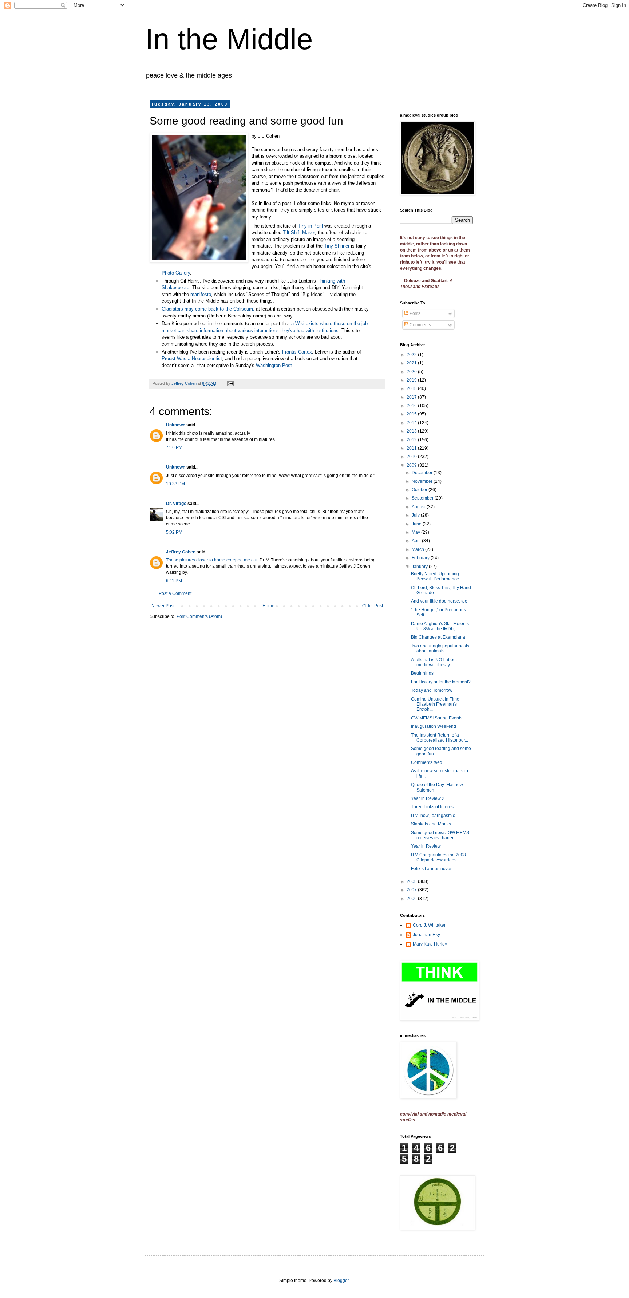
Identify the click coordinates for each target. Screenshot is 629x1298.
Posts (414, 313)
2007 (412, 889)
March (418, 549)
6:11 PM (174, 580)
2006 (412, 898)
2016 (412, 405)
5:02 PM (174, 532)
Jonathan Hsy (426, 934)
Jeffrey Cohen (180, 552)
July (416, 515)
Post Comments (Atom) (199, 616)
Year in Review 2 (427, 798)
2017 (412, 397)
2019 (412, 380)
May (416, 532)
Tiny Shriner (336, 246)
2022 (412, 354)
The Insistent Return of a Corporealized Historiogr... (439, 738)
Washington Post (274, 365)
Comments (419, 324)
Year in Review (426, 846)
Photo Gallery (176, 273)
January (420, 566)
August (419, 506)
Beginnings (422, 673)
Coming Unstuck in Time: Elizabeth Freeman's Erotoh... (435, 704)
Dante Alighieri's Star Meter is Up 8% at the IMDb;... (440, 626)
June (417, 523)
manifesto (200, 294)
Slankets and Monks (431, 823)
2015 (412, 414)
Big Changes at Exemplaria (438, 637)
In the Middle (229, 39)
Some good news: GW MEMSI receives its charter (440, 835)
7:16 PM (174, 447)
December (423, 472)
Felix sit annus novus (431, 868)
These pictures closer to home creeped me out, (212, 560)
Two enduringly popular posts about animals (440, 648)
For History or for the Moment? (441, 681)
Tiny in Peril (310, 226)
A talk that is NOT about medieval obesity (434, 662)
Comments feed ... (429, 762)
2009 (412, 465)
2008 (412, 881)
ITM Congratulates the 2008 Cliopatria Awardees (438, 857)
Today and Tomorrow (431, 690)
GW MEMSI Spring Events (436, 718)
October (420, 489)
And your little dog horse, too (439, 601)
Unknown (175, 424)
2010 (412, 456)
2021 (412, 363)
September (423, 498)
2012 (412, 439)
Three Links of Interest (433, 806)
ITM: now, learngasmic (433, 815)
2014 (412, 422)
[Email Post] (230, 383)
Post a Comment (175, 593)
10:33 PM (175, 483)
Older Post (372, 605)
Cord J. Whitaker (429, 925)
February (421, 557)
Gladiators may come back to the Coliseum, (208, 309)
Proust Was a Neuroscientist (192, 358)
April (417, 540)
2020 (412, 371)
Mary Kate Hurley (430, 944)
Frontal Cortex (297, 352)
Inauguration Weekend (433, 726)
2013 (412, 431)
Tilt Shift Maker (299, 232)
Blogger (341, 1280)
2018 (412, 388)
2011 (412, 448)
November (423, 481)
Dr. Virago (176, 503)
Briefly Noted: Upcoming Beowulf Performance (435, 576)
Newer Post (162, 605)
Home (268, 605)
